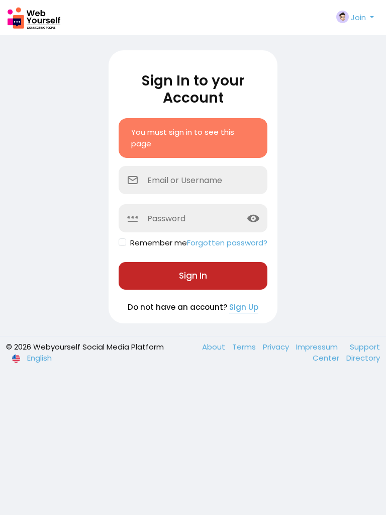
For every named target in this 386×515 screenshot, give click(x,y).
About (214, 346)
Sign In (193, 276)
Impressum (318, 346)
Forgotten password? (227, 242)
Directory (363, 358)
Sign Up (243, 307)
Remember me (158, 242)
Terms (245, 346)
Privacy (277, 346)
